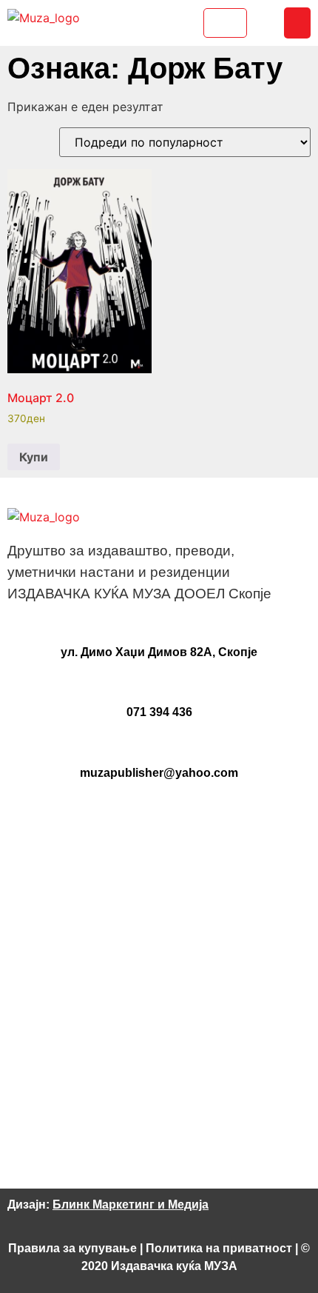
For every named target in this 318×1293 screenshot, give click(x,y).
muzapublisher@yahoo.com (159, 772)
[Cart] (225, 23)
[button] (297, 23)
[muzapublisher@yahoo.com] (159, 746)
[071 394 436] (159, 685)
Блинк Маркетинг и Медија (131, 1204)
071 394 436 (159, 712)
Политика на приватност (219, 1248)
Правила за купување (72, 1248)
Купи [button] (33, 457)
